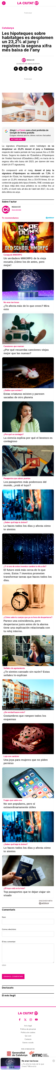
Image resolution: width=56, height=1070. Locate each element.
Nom (4, 917)
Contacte (28, 1039)
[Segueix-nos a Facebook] (19, 1019)
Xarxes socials (28, 1043)
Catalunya (8, 28)
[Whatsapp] (30, 69)
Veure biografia (16, 210)
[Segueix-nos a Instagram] (30, 1019)
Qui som (28, 1036)
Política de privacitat (28, 1029)
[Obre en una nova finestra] (17, 1053)
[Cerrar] (53, 1061)
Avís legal (28, 1026)
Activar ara (16, 139)
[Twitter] (21, 69)
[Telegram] (35, 69)
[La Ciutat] (28, 3)
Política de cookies (28, 1032)
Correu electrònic (9, 929)
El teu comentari (8, 942)
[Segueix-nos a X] (25, 1019)
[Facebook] (16, 69)
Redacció (30, 60)
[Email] (40, 69)
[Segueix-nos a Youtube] (36, 1019)
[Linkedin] (26, 69)
